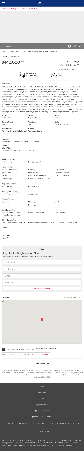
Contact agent (7, 46)
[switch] (69, 46)
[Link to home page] (42, 3)
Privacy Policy (26, 423)
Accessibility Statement (46, 423)
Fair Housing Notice (69, 423)
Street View (77, 297)
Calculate (44, 354)
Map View (68, 297)
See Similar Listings (67, 69)
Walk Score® (46, 363)
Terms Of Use (11, 423)
